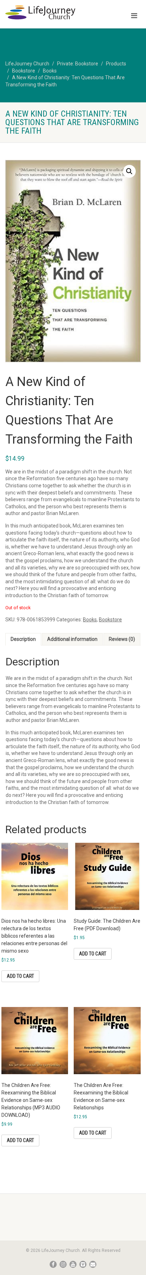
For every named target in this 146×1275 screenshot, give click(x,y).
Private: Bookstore (77, 63)
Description (23, 639)
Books (50, 71)
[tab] (23, 639)
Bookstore (23, 71)
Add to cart (20, 976)
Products (116, 63)
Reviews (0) (122, 639)
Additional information (72, 639)
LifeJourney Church (27, 63)
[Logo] (48, 12)
